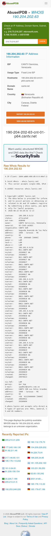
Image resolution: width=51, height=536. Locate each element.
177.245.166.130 (13, 447)
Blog (6, 523)
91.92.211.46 (11, 450)
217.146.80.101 (12, 457)
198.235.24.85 (37, 457)
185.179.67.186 (38, 489)
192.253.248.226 (13, 489)
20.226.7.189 (11, 478)
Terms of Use (32, 516)
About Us (13, 523)
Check (42, 41)
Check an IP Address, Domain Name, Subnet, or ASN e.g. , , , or (25, 30)
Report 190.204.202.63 (25, 114)
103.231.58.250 (38, 468)
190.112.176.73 (38, 441)
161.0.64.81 (10, 468)
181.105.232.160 (38, 462)
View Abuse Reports (26, 121)
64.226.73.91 (37, 452)
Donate (32, 526)
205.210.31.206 (12, 439)
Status (24, 526)
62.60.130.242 (37, 473)
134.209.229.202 (38, 447)
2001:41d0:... (37, 478)
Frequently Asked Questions (30, 523)
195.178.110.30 (38, 483)
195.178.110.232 (13, 460)
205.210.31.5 (11, 481)
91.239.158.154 (12, 471)
